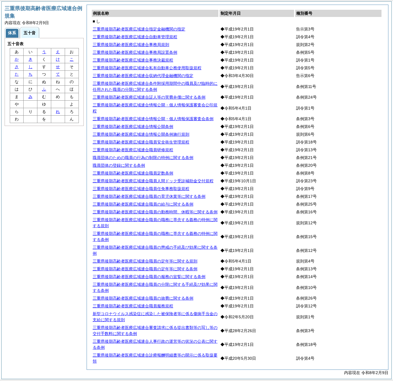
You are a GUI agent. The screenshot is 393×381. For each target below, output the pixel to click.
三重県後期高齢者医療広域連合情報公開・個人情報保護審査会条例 (153, 118)
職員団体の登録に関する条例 (119, 165)
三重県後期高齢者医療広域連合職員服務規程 (133, 306)
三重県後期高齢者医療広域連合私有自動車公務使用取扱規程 (147, 68)
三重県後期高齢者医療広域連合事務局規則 (131, 44)
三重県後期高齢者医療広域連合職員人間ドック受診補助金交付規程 (153, 181)
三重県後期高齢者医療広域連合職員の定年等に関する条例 (145, 269)
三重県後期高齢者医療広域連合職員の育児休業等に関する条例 (149, 196)
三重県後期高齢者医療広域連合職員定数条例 (133, 173)
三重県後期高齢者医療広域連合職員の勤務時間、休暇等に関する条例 (155, 212)
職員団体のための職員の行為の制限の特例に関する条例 (143, 157)
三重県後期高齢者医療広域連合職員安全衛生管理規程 (141, 142)
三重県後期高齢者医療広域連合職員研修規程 (133, 150)
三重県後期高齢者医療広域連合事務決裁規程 (133, 60)
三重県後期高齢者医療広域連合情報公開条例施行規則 (141, 134)
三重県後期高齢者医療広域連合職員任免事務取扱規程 (141, 188)
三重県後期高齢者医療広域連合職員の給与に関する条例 (143, 204)
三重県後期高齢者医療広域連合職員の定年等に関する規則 (145, 261)
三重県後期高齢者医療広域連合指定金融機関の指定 (139, 29)
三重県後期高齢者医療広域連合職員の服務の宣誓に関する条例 (149, 276)
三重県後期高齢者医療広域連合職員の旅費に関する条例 (143, 298)
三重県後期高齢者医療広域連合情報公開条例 (133, 126)
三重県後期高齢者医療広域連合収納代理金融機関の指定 (143, 75)
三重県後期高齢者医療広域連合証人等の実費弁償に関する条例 (149, 97)
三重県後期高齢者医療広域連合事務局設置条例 (135, 52)
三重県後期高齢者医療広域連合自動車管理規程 (135, 37)
